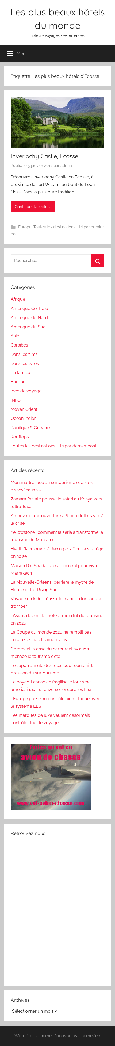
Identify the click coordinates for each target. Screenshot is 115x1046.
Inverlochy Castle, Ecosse (44, 156)
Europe (25, 227)
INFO (16, 400)
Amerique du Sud (28, 326)
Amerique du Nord (29, 317)
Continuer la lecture (33, 206)
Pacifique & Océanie (30, 427)
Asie (15, 336)
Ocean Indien (23, 418)
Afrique (18, 299)
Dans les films (24, 354)
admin (66, 165)
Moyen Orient (24, 409)
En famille (20, 372)
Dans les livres (25, 363)
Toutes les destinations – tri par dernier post (53, 445)
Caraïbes (19, 345)
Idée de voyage (26, 390)
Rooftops (20, 436)
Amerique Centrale (29, 308)
